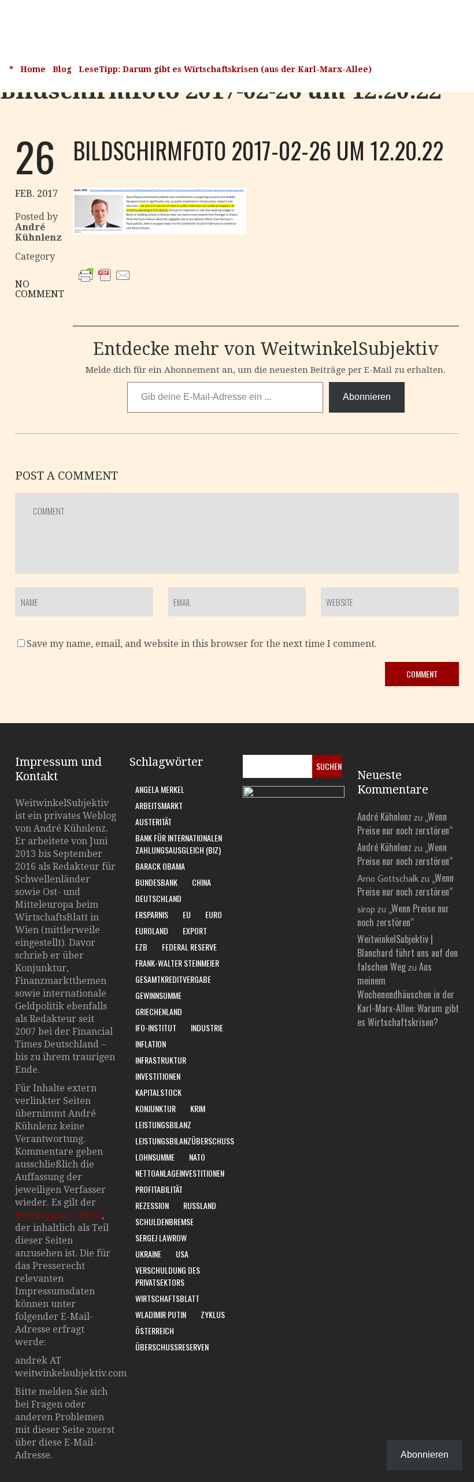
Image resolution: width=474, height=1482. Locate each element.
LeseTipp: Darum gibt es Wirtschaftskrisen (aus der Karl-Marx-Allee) (225, 69)
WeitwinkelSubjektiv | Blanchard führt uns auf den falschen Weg (407, 953)
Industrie (207, 1027)
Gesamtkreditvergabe (173, 979)
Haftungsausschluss (58, 1215)
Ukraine (148, 1254)
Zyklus (213, 1314)
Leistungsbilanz (163, 1124)
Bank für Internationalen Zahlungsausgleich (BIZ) (178, 844)
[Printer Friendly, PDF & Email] (104, 287)
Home (33, 69)
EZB (141, 947)
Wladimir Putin (160, 1314)
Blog (62, 69)
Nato (197, 1157)
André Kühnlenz (384, 817)
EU (187, 914)
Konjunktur (155, 1108)
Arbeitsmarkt (159, 805)
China (201, 882)
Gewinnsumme (158, 995)
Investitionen (157, 1076)
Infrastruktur (160, 1060)
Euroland (151, 931)
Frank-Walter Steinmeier (177, 963)
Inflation (150, 1044)
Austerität (153, 821)
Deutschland (158, 898)
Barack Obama (160, 866)
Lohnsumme (155, 1157)
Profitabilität (159, 1189)
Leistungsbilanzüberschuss (184, 1141)
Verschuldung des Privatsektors (167, 1276)
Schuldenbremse (164, 1221)
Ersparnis (151, 914)
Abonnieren (367, 397)
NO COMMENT (39, 289)
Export (195, 931)
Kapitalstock (158, 1092)
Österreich (154, 1330)
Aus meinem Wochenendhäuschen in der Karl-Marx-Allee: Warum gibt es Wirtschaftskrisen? (408, 994)
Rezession (152, 1205)
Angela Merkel (159, 789)
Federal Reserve (189, 947)
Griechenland (158, 1011)
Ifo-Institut (155, 1027)
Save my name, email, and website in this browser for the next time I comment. (202, 643)
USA (182, 1254)
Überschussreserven (172, 1347)
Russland (199, 1205)
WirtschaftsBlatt (167, 1298)
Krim (197, 1108)
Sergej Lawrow (161, 1238)
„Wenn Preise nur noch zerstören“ (405, 823)
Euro (213, 914)
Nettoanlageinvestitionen (179, 1173)
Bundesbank (156, 882)
